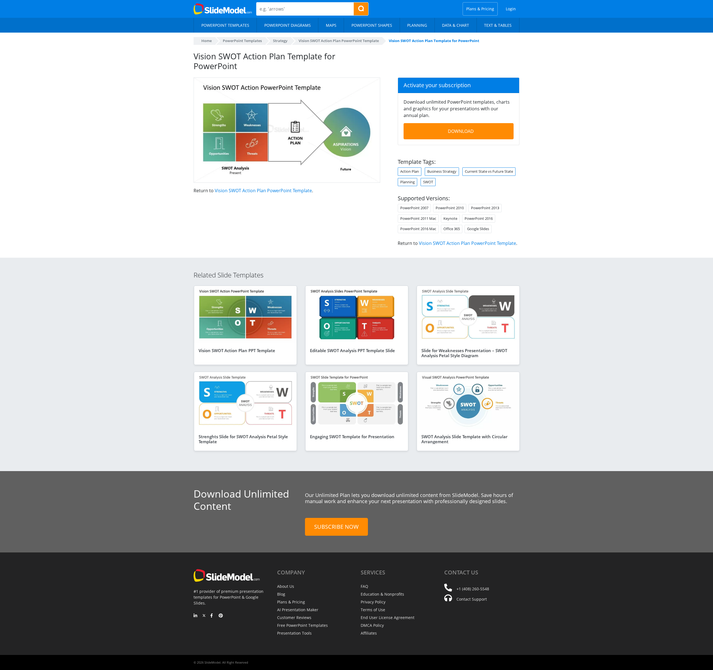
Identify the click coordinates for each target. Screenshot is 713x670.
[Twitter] (204, 616)
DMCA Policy (372, 625)
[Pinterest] (221, 616)
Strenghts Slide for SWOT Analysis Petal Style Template (243, 439)
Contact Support (471, 599)
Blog (281, 594)
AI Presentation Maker (297, 609)
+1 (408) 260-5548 (472, 588)
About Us (285, 586)
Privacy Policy (373, 602)
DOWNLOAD (461, 131)
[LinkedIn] (196, 616)
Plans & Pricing (480, 8)
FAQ (364, 586)
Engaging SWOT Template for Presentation (352, 436)
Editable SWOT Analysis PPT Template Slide (352, 350)
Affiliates (369, 633)
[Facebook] (212, 616)
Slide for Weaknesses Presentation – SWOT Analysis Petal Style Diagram (464, 353)
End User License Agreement (387, 617)
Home (206, 40)
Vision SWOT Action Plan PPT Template (237, 350)
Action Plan (409, 171)
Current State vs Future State (489, 171)
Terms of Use (373, 609)
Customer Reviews (294, 617)
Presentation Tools (294, 633)
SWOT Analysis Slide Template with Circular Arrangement (464, 439)
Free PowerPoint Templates (302, 625)
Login (511, 8)
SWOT (428, 181)
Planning (407, 181)
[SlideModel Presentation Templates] (223, 8)
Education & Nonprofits (382, 594)
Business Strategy (441, 171)
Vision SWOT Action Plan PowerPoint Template (263, 190)
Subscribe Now (336, 526)
